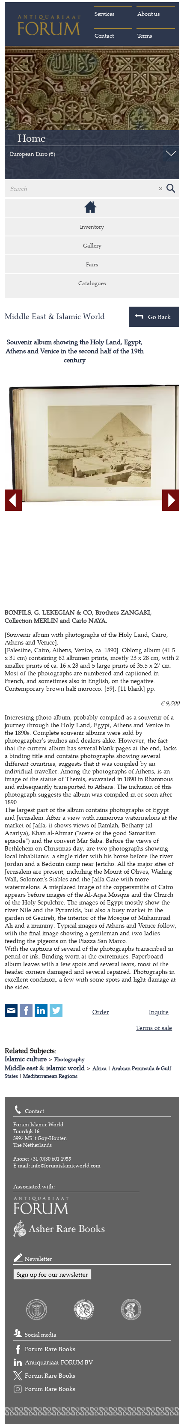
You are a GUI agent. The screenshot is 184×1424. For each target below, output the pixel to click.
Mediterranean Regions (50, 1076)
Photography (69, 1059)
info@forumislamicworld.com (66, 1165)
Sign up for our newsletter (52, 1274)
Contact (104, 35)
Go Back (159, 317)
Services (105, 14)
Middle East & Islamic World (55, 316)
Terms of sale (154, 1028)
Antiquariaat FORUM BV (59, 1362)
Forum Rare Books (50, 1349)
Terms (144, 35)
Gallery (92, 245)
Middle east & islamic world (45, 1067)
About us (148, 14)
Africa (99, 1068)
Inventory (92, 226)
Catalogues (92, 283)
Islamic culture (26, 1058)
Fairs (92, 264)
